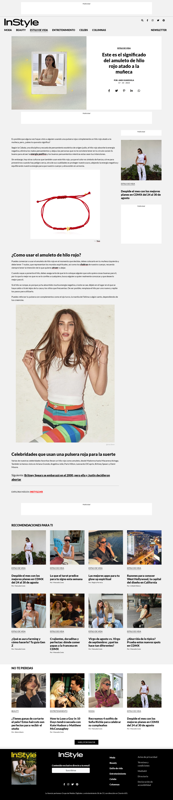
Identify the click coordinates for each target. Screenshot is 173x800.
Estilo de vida (39, 30)
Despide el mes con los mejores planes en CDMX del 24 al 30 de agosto (141, 194)
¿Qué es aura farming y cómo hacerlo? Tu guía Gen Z (28, 642)
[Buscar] (142, 20)
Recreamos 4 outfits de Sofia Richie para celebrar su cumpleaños (105, 722)
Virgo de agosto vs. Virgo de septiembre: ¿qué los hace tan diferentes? (104, 642)
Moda (8, 30)
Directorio (143, 776)
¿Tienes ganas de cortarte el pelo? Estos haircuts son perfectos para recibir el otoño (27, 723)
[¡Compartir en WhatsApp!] (139, 90)
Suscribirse (71, 770)
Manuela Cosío (20, 586)
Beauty (21, 30)
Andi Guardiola (126, 80)
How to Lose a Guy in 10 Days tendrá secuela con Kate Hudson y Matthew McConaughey (65, 723)
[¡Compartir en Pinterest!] (124, 90)
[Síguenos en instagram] (153, 20)
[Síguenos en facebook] (147, 20)
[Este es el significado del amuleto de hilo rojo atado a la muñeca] (48, 73)
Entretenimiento (63, 30)
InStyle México (135, 586)
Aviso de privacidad (147, 757)
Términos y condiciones (143, 764)
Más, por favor (86, 742)
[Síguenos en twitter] (158, 20)
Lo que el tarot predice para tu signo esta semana (66, 577)
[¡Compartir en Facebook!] (109, 90)
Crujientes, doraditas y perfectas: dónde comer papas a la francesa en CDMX (65, 644)
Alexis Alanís (19, 732)
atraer (55, 267)
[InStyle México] (21, 22)
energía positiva (38, 154)
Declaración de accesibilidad (145, 783)
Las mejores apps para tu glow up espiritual (104, 577)
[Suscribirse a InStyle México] (23, 768)
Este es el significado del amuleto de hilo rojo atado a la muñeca (124, 63)
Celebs (83, 30)
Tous (98, 241)
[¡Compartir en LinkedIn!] (131, 90)
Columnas (99, 30)
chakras (84, 264)
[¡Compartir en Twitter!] (116, 90)
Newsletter (159, 30)
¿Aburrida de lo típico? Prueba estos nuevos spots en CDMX (143, 642)
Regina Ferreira (97, 582)
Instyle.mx (36, 491)
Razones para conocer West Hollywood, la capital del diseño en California (144, 579)
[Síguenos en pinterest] (164, 20)
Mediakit (142, 771)
